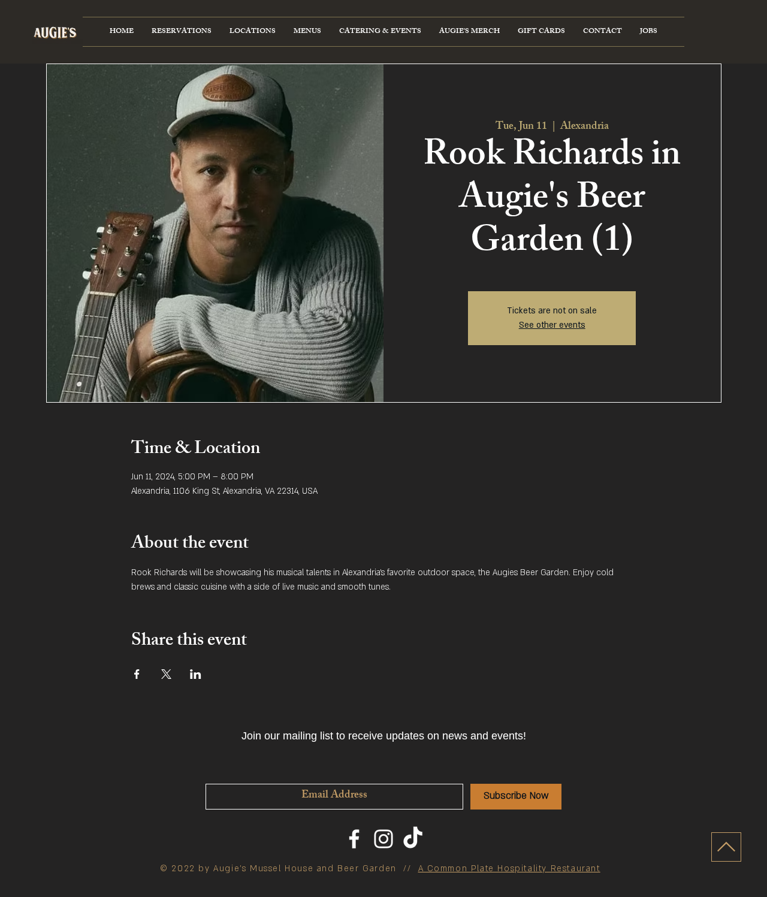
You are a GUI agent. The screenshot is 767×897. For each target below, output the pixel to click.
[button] (253, 31)
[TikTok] (412, 838)
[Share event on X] (166, 674)
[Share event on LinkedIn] (195, 674)
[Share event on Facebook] (137, 674)
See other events (552, 325)
